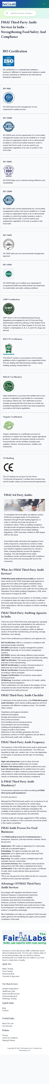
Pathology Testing (9, 999)
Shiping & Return (8, 1040)
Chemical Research (9, 996)
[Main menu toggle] (44, 4)
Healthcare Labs (8, 991)
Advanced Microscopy (11, 994)
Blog (4, 1008)
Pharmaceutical (8, 974)
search (7, 13)
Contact (5, 1011)
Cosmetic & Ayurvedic (10, 976)
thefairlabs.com (12, 914)
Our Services (7, 1026)
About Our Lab (7, 1023)
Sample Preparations (10, 989)
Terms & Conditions (10, 1038)
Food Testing (7, 971)
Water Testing (7, 969)
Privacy (5, 1035)
